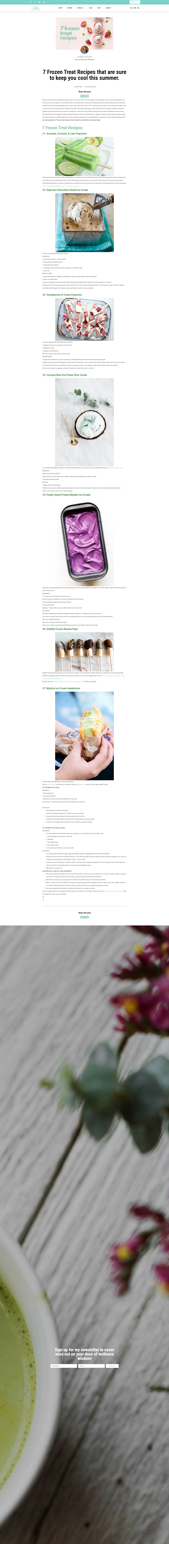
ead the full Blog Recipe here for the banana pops (68, 681)
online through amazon (116, 468)
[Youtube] (40, 2)
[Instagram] (35, 2)
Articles (80, 8)
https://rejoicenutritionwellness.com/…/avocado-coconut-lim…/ (61, 186)
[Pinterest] (44, 2)
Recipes (69, 8)
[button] (138, 7)
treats (94, 86)
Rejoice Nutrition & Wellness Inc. (113, 891)
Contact (108, 8)
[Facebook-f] (31, 2)
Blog (91, 8)
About (61, 8)
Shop (99, 8)
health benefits (51, 784)
